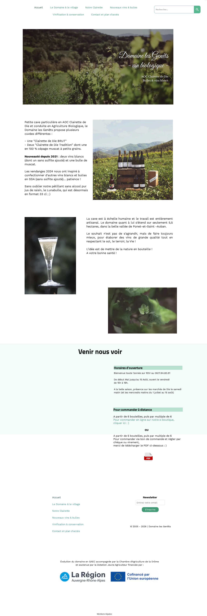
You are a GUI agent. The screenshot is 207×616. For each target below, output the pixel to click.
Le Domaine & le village (64, 7)
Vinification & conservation (68, 14)
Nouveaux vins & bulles (123, 7)
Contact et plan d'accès (105, 14)
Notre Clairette (94, 7)
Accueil (38, 7)
